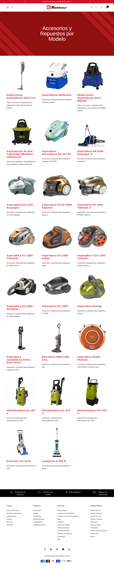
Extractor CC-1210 (19, 461)
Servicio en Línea (95, 516)
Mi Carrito (10, 522)
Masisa (92, 536)
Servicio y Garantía (96, 519)
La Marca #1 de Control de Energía (68, 516)
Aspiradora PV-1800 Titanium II (90, 206)
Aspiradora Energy (89, 306)
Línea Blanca (37, 516)
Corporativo (94, 522)
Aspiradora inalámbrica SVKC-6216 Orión (19, 359)
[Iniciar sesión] (101, 7)
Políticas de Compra (63, 525)
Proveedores (94, 528)
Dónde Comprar (95, 510)
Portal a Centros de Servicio (98, 530)
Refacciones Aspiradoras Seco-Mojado (89, 98)
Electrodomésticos (38, 519)
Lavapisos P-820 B (54, 461)
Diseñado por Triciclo (63, 556)
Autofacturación (11, 516)
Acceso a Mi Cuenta (13, 510)
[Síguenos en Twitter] (51, 549)
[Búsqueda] (12, 7)
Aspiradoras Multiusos (56, 95)
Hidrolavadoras (38, 522)
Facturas (9, 519)
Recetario (60, 522)
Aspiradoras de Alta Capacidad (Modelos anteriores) (20, 154)
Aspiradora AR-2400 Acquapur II (90, 153)
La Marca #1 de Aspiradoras (65, 513)
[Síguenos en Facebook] (45, 549)
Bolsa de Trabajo (95, 525)
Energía (35, 513)
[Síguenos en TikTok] (69, 549)
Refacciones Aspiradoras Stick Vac (21, 96)
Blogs (59, 519)
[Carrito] (106, 7)
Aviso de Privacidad (63, 530)
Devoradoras (37, 510)
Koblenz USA (94, 533)
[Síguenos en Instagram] (57, 549)
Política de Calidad (63, 528)
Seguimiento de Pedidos (14, 513)
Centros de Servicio (96, 513)
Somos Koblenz (62, 510)
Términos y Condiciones (64, 533)
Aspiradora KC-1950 (55, 306)
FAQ (58, 539)
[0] (96, 7)
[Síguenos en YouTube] (63, 549)
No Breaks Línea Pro (39, 525)
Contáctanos (61, 536)
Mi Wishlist (10, 525)
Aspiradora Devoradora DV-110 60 (56, 153)
